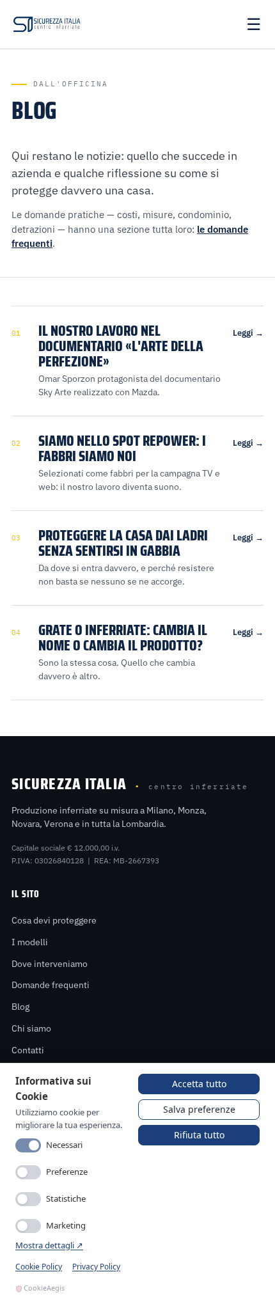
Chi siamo (31, 1028)
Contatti (28, 1050)
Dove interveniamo (50, 964)
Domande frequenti (51, 985)
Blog (20, 1006)
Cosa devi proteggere (54, 920)
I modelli (30, 942)
